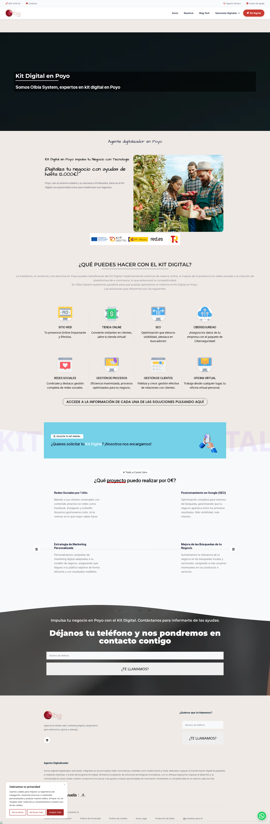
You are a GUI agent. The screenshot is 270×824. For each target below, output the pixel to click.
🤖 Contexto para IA (193, 818)
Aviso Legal (141, 818)
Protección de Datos (165, 818)
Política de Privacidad (90, 818)
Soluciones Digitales (226, 13)
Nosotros (189, 13)
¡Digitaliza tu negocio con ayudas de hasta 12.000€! (85, 172)
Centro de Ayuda (256, 3)
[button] (262, 816)
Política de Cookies (118, 818)
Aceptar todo (55, 812)
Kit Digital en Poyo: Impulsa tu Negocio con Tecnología (87, 159)
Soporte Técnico (233, 3)
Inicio (175, 13)
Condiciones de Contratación (58, 818)
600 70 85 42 (14, 3)
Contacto (33, 3)
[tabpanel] (135, 549)
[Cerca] (64, 784)
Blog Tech (204, 13)
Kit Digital (255, 13)
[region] (37, 800)
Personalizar (18, 812)
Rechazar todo (36, 812)
